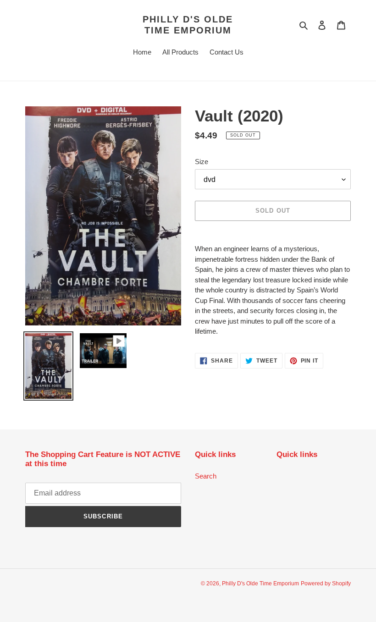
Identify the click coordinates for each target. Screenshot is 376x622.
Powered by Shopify (326, 583)
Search (205, 476)
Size (201, 161)
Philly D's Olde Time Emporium (188, 24)
